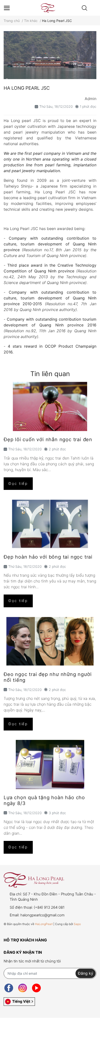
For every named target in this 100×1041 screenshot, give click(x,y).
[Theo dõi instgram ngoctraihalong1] (22, 988)
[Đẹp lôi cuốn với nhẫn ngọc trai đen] (50, 406)
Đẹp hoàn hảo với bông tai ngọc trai (48, 557)
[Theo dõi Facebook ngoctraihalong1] (9, 988)
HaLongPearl (44, 924)
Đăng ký (85, 973)
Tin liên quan (50, 374)
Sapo (77, 924)
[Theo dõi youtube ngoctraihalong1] (36, 988)
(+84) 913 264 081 (49, 907)
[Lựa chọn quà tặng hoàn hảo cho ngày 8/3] (50, 764)
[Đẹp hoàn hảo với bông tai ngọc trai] (50, 523)
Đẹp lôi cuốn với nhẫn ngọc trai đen (48, 439)
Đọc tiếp (18, 483)
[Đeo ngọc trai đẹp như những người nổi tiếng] (50, 641)
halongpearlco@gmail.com (42, 915)
